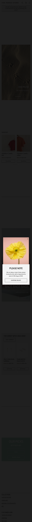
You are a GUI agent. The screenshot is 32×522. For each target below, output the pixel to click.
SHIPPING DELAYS (16, 280)
